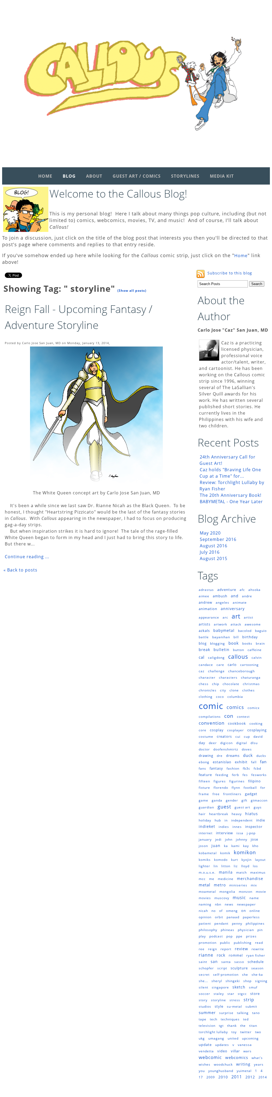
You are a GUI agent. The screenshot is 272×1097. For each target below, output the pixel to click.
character (207, 677)
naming (205, 904)
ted (246, 1019)
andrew (205, 602)
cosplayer (235, 730)
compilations (210, 716)
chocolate (231, 684)
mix (254, 885)
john (228, 839)
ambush (220, 596)
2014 (262, 1077)
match (241, 872)
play (202, 936)
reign (212, 949)
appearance (209, 617)
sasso (239, 962)
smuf (253, 987)
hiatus (251, 813)
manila (226, 872)
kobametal (208, 853)
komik (225, 853)
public (225, 942)
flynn (236, 787)
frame (204, 794)
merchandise (250, 878)
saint (203, 962)
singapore (220, 987)
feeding (221, 775)
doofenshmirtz (225, 749)
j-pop (251, 833)
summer (207, 1012)
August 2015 (213, 558)
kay (246, 846)
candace (206, 664)
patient (205, 923)
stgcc (242, 993)
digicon (226, 743)
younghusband (220, 1071)
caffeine (255, 650)
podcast (216, 936)
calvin (257, 657)
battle (204, 637)
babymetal (224, 630)
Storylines (185, 176)
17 (201, 1077)
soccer (204, 993)
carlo (232, 664)
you (202, 1071)
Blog (69, 176)
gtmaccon (259, 800)
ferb (235, 775)
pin (260, 930)
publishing (243, 942)
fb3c (246, 768)
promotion (207, 942)
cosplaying (257, 730)
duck (248, 755)
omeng (232, 910)
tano (256, 1013)
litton (225, 866)
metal (204, 884)
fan (263, 761)
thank (232, 1025)
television (207, 1025)
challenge (216, 671)
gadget (251, 793)
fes (245, 775)
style (219, 1006)
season (257, 968)
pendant (221, 923)
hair (202, 814)
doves (247, 749)
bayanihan (221, 637)
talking (243, 1013)
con (228, 715)
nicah (203, 910)
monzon (245, 891)
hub (218, 820)
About (94, 176)
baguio (261, 630)
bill (236, 637)
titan (253, 1025)
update (205, 1044)
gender (232, 800)
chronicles (207, 690)
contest (243, 716)
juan (215, 845)
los (255, 866)
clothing (205, 696)
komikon (245, 852)
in (226, 820)
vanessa (245, 1044)
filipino (254, 781)
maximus (258, 872)
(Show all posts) (131, 290)
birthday (250, 637)
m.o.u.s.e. (207, 872)
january (205, 839)
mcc (202, 879)
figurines (237, 781)
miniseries (238, 885)
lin (216, 866)
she (245, 974)
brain (260, 643)
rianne (206, 955)
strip (249, 1000)
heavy (237, 814)
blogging (217, 643)
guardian (206, 807)
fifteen (204, 781)
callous (238, 656)
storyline (218, 1000)
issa (239, 833)
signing (261, 981)
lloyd (245, 866)
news (229, 904)
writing (243, 1064)
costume (206, 736)
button (238, 650)
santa (226, 962)
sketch (238, 987)
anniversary (233, 608)
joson (203, 846)
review (241, 948)
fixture (204, 787)
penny (237, 923)
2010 (223, 1076)
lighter (204, 866)
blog (203, 643)
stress (235, 1000)
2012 (250, 1076)
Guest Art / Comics (137, 176)
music (239, 897)
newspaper (246, 904)
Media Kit (222, 176)
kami (235, 846)
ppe (239, 936)
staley (219, 993)
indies (224, 826)
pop (229, 936)
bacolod (245, 630)
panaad (233, 917)
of (221, 910)
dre (220, 755)
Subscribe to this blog (229, 273)
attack (236, 624)
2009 (210, 1077)
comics (235, 707)
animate (240, 602)
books (247, 643)
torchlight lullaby (213, 1032)
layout (260, 859)
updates (222, 1044)
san (214, 961)
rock (221, 955)
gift (244, 800)
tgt (221, 1025)
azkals (204, 630)
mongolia (227, 891)
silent (203, 987)
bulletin (222, 649)
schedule (256, 961)
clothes (248, 690)
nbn (218, 904)
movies (205, 898)
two (258, 1032)
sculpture (239, 968)
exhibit (241, 762)
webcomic (210, 1057)
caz (202, 671)
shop (247, 981)
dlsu (254, 743)
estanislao (222, 762)
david (258, 736)
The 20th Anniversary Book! (230, 495)
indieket (207, 826)
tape (202, 1019)
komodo (221, 859)
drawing (206, 755)
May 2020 (210, 533)
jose (254, 839)
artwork (220, 624)
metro (220, 884)
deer (213, 743)
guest (224, 806)
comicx (254, 708)
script (222, 968)
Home (45, 176)
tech (213, 1019)
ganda (217, 800)
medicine (225, 879)
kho (255, 846)
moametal (207, 891)
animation (208, 608)
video (222, 1051)
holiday (205, 820)
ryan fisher (255, 955)
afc (242, 589)
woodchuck (223, 1064)
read (259, 942)
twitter (246, 1032)
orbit (219, 917)
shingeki (233, 981)
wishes (204, 1064)
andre (247, 596)
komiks (205, 859)
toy (234, 1032)
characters (228, 677)
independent (242, 820)
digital (241, 743)
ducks (261, 755)
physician (246, 930)
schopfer (206, 968)
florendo (221, 787)
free (216, 794)
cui (237, 736)
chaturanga (251, 677)
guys (258, 807)
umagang (216, 1038)
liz (236, 866)
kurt (234, 859)
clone (234, 690)
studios (205, 1006)
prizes (251, 936)
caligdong (216, 657)
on (243, 910)
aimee (204, 596)
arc (225, 617)
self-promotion (226, 974)
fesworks (259, 775)
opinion (205, 917)
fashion (233, 768)
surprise (226, 1013)
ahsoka (254, 589)
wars (247, 1051)
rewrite (258, 949)
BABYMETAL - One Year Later (231, 501)
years (259, 1064)
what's (257, 1058)
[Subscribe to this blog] (200, 274)
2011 (236, 1077)
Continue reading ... (27, 557)
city (223, 690)
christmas (251, 684)
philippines (255, 923)
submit (251, 1006)
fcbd (257, 768)
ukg (202, 1038)
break (204, 649)
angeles (222, 602)
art (236, 616)
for (262, 787)
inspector (253, 826)
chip (215, 684)
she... (203, 981)
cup (247, 736)
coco (220, 696)
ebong (204, 762)
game (203, 800)
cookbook (237, 723)
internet (205, 833)
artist (248, 617)
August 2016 (213, 546)
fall (254, 762)
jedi (218, 839)
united (233, 1038)
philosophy (208, 930)
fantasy (216, 768)
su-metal (234, 1006)
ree (202, 949)
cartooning (249, 664)
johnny (241, 839)
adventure (226, 589)
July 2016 (210, 552)
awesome (253, 624)
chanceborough (241, 671)
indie (260, 820)
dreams (233, 755)
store (255, 993)
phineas (227, 930)
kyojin (246, 859)
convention (211, 723)
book (233, 643)
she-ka (257, 974)
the (243, 1025)
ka (226, 846)
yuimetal (244, 1071)
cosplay (217, 730)
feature (205, 774)
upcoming (250, 1038)
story (203, 1000)
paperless (251, 917)
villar (235, 1051)
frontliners (232, 794)
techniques (230, 1019)
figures (220, 781)
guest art (242, 807)
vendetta (206, 1051)
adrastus (206, 589)
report (225, 949)
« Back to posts (20, 570)
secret (204, 974)
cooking (256, 723)
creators (224, 736)
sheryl (216, 981)
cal (202, 657)
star (230, 993)
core (202, 730)
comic (211, 705)
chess (204, 684)
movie (261, 891)
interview (224, 833)
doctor (204, 749)
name (254, 898)
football (250, 787)
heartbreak (218, 814)
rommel (236, 955)
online (254, 910)
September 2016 (218, 539)
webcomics (236, 1057)
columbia (235, 696)
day (202, 742)
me (211, 879)
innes (237, 826)
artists (204, 624)
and (235, 595)
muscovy (221, 898)
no (213, 910)
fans (202, 768)
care (220, 664)
